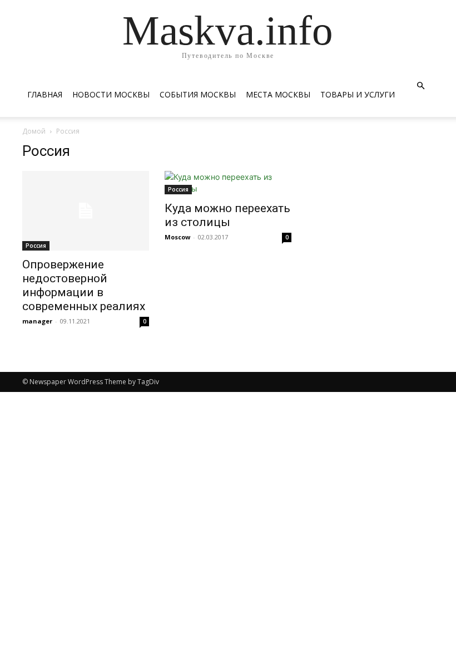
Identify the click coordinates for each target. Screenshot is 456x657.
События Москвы (198, 94)
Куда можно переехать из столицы (227, 215)
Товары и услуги (357, 94)
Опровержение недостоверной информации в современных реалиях (83, 285)
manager (37, 321)
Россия (36, 245)
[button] (420, 86)
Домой (34, 131)
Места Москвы (278, 94)
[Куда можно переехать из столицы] (228, 182)
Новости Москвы (111, 94)
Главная (44, 94)
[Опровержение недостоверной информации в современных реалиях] (85, 211)
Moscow (177, 237)
